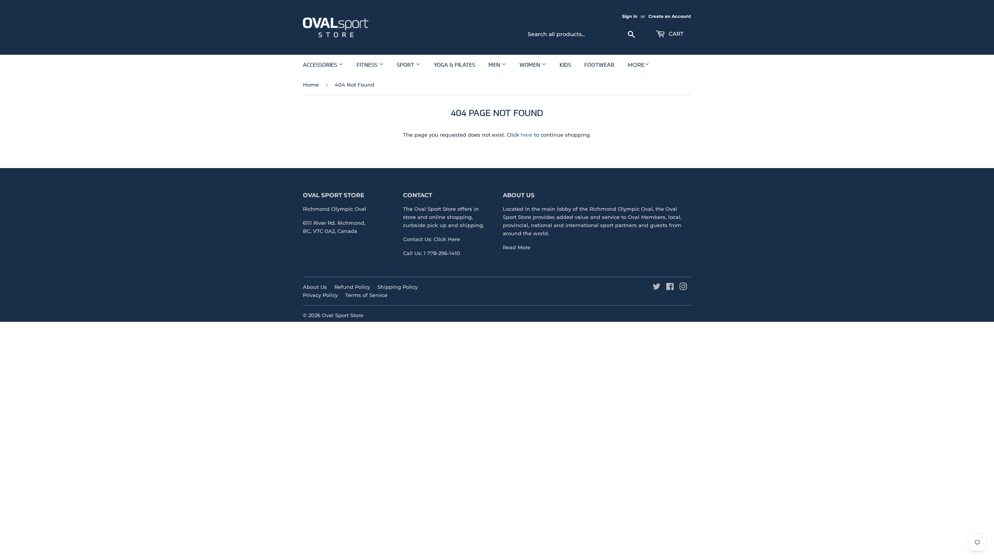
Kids (565, 64)
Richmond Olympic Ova (620, 209)
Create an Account (669, 16)
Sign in (630, 16)
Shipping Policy (397, 287)
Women (531, 64)
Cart (675, 33)
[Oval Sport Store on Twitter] (656, 288)
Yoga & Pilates (454, 64)
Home (311, 85)
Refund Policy (352, 287)
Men (495, 64)
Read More (516, 247)
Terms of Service (366, 295)
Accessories (321, 64)
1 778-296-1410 (442, 253)
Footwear (599, 64)
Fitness (367, 64)
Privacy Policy (320, 295)
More (636, 64)
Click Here (447, 239)
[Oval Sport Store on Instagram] (683, 288)
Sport (406, 64)
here (526, 135)
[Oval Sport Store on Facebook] (670, 288)
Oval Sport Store (342, 315)
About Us (315, 287)
